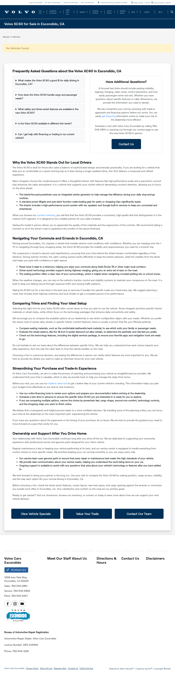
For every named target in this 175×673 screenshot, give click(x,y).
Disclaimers (155, 558)
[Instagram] (14, 603)
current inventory (46, 215)
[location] (98, 2)
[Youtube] (22, 603)
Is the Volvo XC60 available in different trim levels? (45, 123)
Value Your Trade (87, 514)
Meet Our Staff (59, 558)
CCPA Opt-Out (86, 668)
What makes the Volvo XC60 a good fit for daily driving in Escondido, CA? (47, 82)
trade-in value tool (57, 383)
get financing (109, 116)
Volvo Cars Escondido (14, 668)
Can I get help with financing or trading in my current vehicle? (44, 136)
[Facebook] (7, 603)
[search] (172, 12)
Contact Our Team (139, 514)
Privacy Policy (32, 668)
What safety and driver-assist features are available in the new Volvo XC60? (46, 111)
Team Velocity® (127, 668)
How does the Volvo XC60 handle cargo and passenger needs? (46, 96)
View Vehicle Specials (36, 514)
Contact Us (126, 144)
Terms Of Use (46, 668)
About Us (79, 558)
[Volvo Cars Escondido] (19, 11)
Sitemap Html (60, 668)
